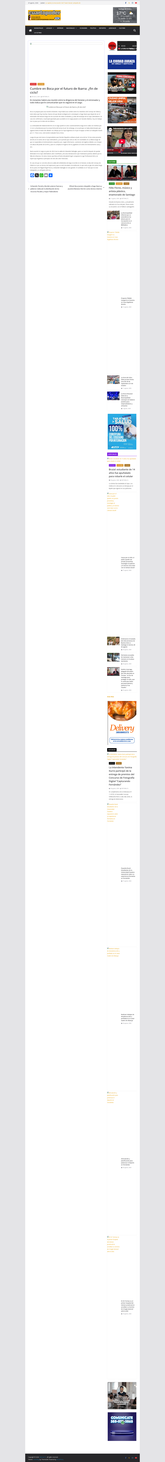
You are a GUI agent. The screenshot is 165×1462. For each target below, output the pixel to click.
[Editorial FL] (30, 30)
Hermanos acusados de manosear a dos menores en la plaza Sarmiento (127, 658)
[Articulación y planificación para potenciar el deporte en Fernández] (113, 1163)
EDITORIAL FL (45, 96)
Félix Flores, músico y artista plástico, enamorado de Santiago (122, 191)
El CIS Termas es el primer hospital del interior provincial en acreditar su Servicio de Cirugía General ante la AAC (128, 1306)
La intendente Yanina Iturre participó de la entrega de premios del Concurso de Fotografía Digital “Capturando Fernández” (121, 776)
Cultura (122, 28)
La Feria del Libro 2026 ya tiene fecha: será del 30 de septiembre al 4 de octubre (127, 381)
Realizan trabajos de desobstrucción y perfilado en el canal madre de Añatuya (127, 1017)
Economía (83, 28)
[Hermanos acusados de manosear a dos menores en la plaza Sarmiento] (113, 659)
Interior (60, 28)
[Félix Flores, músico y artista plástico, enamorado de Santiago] (122, 173)
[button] (53, 28)
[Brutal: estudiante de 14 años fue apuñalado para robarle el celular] (122, 460)
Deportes (102, 28)
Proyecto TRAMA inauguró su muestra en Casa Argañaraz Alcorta (128, 301)
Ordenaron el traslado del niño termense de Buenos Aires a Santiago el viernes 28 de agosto (128, 643)
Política (93, 28)
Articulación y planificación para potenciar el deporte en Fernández (127, 1162)
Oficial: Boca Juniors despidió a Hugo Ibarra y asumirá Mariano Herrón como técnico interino (85, 187)
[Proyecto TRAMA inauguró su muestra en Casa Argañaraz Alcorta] (113, 302)
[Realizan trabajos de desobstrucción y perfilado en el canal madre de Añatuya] (113, 1018)
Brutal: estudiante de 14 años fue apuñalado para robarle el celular (122, 473)
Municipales (38, 28)
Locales (49, 28)
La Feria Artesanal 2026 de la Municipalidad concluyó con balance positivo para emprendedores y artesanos (128, 400)
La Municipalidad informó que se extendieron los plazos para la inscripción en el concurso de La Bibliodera (126, 219)
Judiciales (112, 28)
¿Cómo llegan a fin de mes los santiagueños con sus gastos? (64, 3)
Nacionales (70, 28)
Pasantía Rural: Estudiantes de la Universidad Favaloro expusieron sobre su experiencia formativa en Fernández (128, 873)
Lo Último (38, 33)
